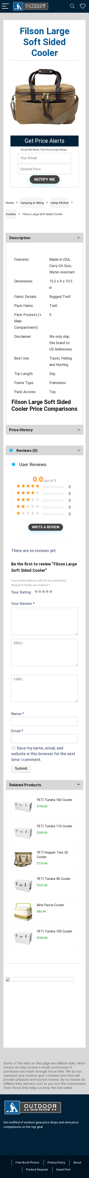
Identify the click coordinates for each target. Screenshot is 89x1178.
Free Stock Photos (27, 1162)
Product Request (37, 1169)
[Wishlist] (82, 6)
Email (17, 731)
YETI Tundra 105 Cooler (54, 931)
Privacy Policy (56, 1162)
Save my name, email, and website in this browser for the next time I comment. (43, 754)
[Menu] (5, 6)
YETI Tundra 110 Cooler (54, 826)
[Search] (72, 6)
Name (17, 713)
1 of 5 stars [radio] (36, 591)
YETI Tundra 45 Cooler (54, 879)
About (77, 1162)
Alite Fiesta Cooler (50, 905)
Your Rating (21, 592)
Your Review (23, 603)
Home (10, 202)
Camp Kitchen (59, 202)
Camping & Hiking (32, 202)
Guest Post (63, 1169)
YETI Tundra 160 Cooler (54, 800)
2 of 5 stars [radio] (38, 591)
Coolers (11, 214)
